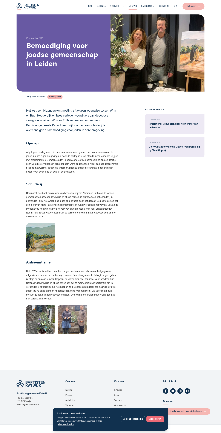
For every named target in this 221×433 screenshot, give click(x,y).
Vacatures (69, 406)
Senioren (118, 400)
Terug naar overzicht (35, 97)
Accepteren (155, 419)
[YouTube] (173, 391)
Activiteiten (117, 6)
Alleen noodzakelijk (133, 419)
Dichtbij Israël (55, 97)
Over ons (146, 6)
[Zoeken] (176, 6)
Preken (68, 395)
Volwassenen (120, 406)
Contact (164, 6)
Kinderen (118, 390)
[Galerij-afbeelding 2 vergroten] (72, 319)
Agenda (101, 6)
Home (90, 6)
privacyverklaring (65, 425)
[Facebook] (165, 391)
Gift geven (191, 6)
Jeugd (117, 395)
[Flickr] (187, 391)
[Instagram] (180, 391)
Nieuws (133, 6)
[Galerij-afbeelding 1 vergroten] (40, 237)
